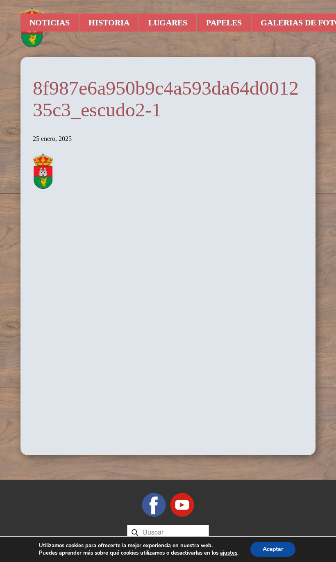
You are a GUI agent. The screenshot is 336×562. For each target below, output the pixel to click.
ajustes (228, 553)
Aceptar (273, 549)
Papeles (224, 22)
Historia (109, 22)
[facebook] (154, 505)
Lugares (167, 22)
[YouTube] (182, 505)
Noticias (50, 22)
